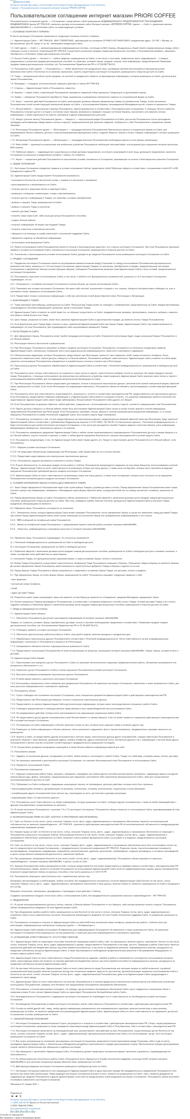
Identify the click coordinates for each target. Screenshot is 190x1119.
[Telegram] (16, 1096)
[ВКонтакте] (12, 1096)
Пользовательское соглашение (25, 1108)
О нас (93, 4)
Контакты (100, 4)
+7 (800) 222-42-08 (19, 1102)
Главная (14, 7)
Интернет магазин (19, 4)
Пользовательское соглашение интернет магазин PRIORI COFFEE (53, 7)
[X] (20, 1096)
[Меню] (11, 1)
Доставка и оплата (38, 4)
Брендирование (82, 4)
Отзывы (70, 4)
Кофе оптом (53, 4)
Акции (63, 4)
